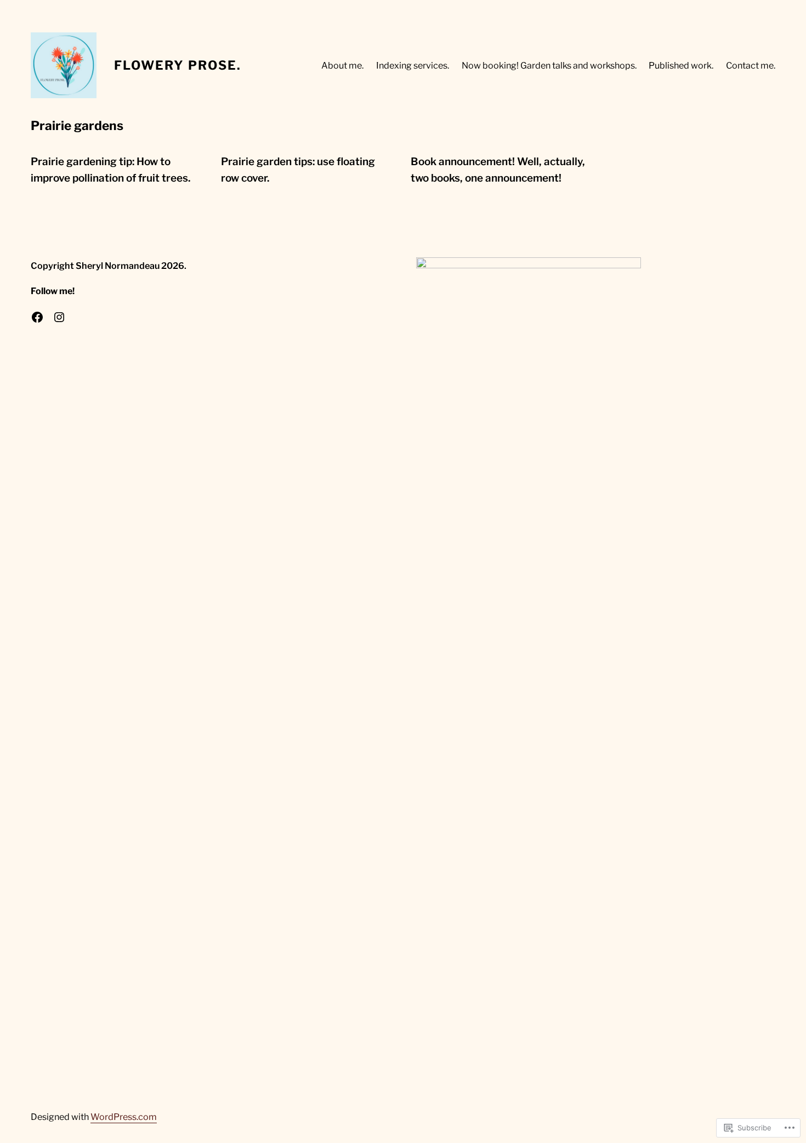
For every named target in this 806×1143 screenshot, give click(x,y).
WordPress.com (123, 1116)
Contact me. (750, 65)
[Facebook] (37, 317)
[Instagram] (59, 317)
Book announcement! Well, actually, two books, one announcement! (498, 169)
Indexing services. (412, 65)
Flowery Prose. (177, 65)
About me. (342, 65)
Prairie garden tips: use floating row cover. (298, 169)
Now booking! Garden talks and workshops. (549, 65)
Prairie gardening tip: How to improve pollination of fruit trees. (110, 169)
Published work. (681, 65)
